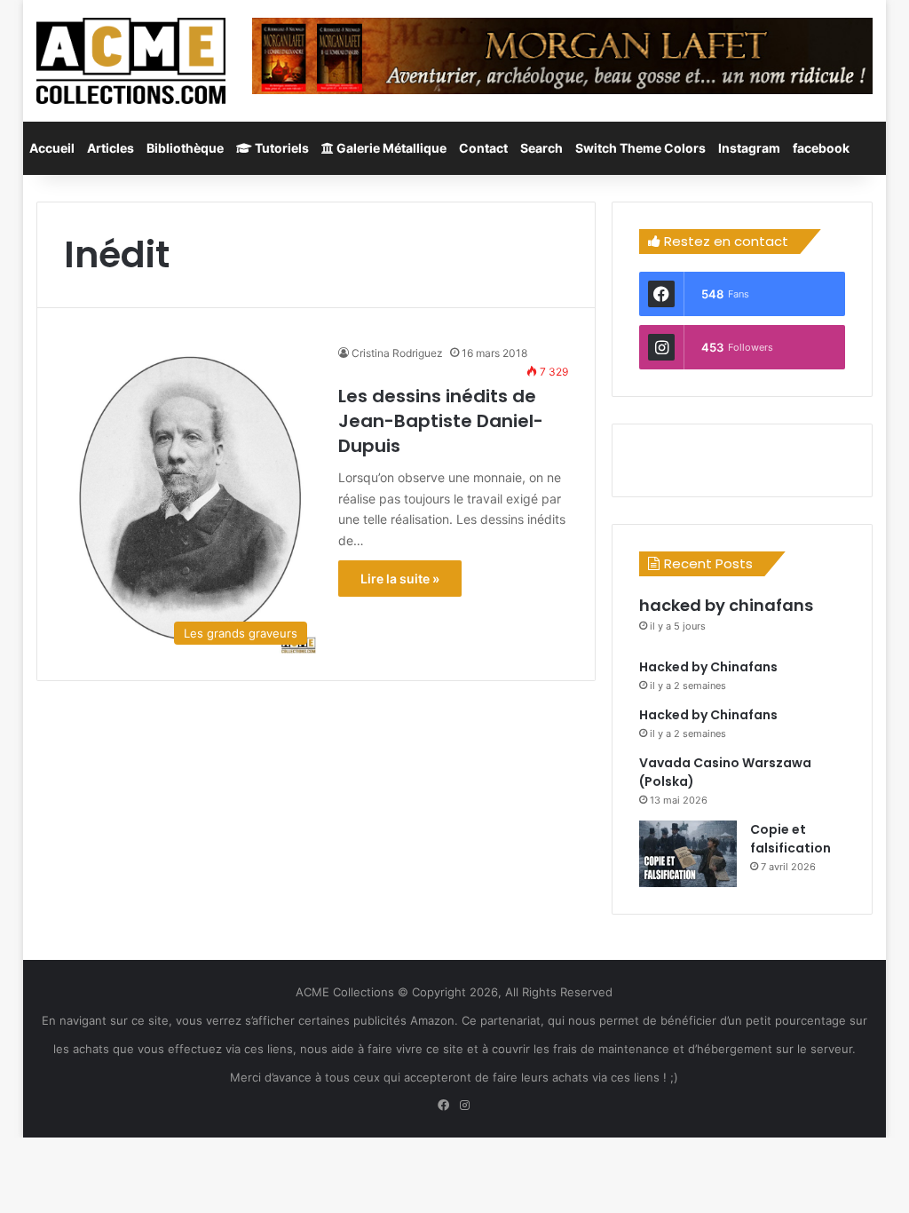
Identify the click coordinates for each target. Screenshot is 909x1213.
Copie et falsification (790, 839)
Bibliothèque (185, 147)
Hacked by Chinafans (708, 667)
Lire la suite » (399, 578)
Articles (110, 147)
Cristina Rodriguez (397, 353)
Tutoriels (280, 147)
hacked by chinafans (726, 605)
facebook (821, 147)
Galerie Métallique (390, 147)
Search (541, 147)
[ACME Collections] (130, 61)
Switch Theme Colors (640, 147)
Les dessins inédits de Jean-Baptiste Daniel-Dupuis (440, 421)
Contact (483, 147)
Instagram (749, 147)
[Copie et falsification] (688, 854)
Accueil (52, 147)
